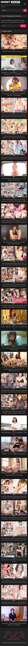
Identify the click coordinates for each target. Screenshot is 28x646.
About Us (15, 634)
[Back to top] (23, 641)
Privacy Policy (19, 632)
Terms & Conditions (14, 637)
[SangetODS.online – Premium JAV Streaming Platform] (11, 2)
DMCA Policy (8, 632)
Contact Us (13, 635)
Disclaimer (8, 634)
